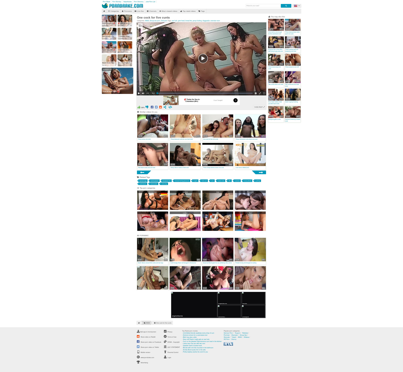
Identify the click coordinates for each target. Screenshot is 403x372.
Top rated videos (189, 11)
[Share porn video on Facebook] (152, 107)
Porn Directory (138, 2)
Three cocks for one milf (292, 67)
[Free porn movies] (125, 8)
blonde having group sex (182, 181)
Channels (153, 11)
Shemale (227, 337)
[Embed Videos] (170, 107)
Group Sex (243, 335)
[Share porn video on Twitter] (156, 107)
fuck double (154, 184)
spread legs (143, 181)
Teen (250, 213)
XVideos (246, 337)
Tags (202, 11)
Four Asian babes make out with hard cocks (275, 102)
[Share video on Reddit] (161, 107)
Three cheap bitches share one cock (213, 167)
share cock (221, 181)
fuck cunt (204, 181)
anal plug (164, 184)
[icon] (104, 11)
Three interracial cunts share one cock (246, 139)
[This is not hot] (147, 107)
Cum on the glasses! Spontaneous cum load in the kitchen (202, 341)
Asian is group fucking (291, 102)
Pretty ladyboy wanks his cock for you (195, 352)
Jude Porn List (150, 2)
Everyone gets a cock (274, 119)
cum (212, 181)
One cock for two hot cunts (210, 139)
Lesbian (185, 213)
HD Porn (226, 339)
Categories (114, 11)
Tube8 (234, 337)
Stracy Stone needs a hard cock (180, 167)
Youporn (237, 333)
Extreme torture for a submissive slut (195, 335)
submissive (143, 184)
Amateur (185, 192)
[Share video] (165, 107)
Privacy (169, 332)
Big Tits (152, 213)
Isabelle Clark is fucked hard (192, 345)
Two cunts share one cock (275, 84)
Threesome (250, 192)
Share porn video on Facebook (150, 342)
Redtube (245, 333)
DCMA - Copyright (173, 342)
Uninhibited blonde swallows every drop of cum (198, 333)
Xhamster (234, 335)
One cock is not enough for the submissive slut (275, 33)
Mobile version (145, 352)
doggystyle (206, 20)
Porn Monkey (116, 2)
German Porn (153, 192)
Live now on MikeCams (242, 167)
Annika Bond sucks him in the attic (194, 350)
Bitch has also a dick (190, 337)
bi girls (195, 181)
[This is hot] (139, 107)
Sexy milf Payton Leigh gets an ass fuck (196, 339)
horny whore (247, 181)
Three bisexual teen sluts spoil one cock (292, 33)
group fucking (197, 20)
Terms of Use (171, 337)
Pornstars (128, 11)
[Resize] (260, 93)
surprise (237, 181)
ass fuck (174, 20)
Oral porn (164, 20)
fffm (230, 181)
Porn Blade (106, 2)
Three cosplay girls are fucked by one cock (291, 50)
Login (169, 357)
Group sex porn (155, 20)
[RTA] (228, 345)
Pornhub (226, 335)
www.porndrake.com (147, 357)
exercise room (215, 20)
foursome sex (167, 181)
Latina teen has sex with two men (194, 343)
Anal (217, 192)
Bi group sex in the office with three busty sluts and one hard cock (275, 51)
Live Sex (140, 11)
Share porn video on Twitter (149, 347)
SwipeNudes (127, 2)
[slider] (205, 93)
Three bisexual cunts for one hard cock (182, 139)
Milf (218, 213)
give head (181, 20)
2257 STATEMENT (173, 347)
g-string (258, 181)
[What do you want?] (286, 6)
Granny (233, 339)
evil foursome (155, 181)
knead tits (188, 20)
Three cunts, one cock (144, 139)
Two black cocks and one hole (146, 167)
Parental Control (172, 352)
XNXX (147, 20)
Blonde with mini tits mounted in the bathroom (198, 348)
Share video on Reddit (147, 337)
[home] (138, 323)
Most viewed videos (169, 11)
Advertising (144, 363)
